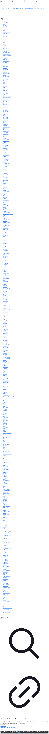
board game (5, 108)
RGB (4, 428)
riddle (4, 430)
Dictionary (5, 188)
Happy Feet (5, 266)
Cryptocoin (5, 166)
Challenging (5, 136)
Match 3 (5, 330)
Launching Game (6, 309)
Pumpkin (5, 410)
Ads (4, 49)
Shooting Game (6, 462)
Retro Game (5, 427)
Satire (4, 447)
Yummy (4, 598)
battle (4, 94)
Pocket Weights (6, 395)
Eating (4, 207)
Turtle (4, 549)
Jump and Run (6, 296)
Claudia (4, 142)
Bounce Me (5, 113)
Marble (4, 327)
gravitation (5, 256)
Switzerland (5, 515)
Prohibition (5, 409)
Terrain (4, 527)
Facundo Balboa (6, 222)
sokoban (5, 483)
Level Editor (5, 315)
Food (4, 236)
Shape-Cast (5, 459)
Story (4, 503)
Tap (3, 521)
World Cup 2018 (6, 593)
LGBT (4, 316)
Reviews (5, 36)
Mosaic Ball (5, 354)
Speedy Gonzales (6, 490)
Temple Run (5, 525)
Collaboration (6, 149)
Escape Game (6, 216)
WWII (4, 595)
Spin (4, 496)
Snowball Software (7, 480)
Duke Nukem (6, 205)
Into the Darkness (6, 288)
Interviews (5, 34)
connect (4, 156)
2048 (4, 42)
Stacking (5, 499)
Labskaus (5, 305)
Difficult (4, 190)
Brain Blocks (5, 117)
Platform (5, 392)
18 (3, 41)
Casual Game (5, 134)
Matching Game (6, 332)
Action (4, 47)
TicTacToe (5, 538)
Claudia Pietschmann (7, 608)
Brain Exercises (6, 118)
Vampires (5, 562)
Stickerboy (5, 500)
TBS (4, 524)
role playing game (6, 437)
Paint (4, 371)
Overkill (4, 369)
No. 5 (4, 364)
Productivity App (6, 407)
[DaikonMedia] (24, 8)
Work (4, 590)
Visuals (4, 569)
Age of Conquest (6, 54)
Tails (4, 518)
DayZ (4, 181)
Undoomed (5, 555)
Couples (5, 162)
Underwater (5, 553)
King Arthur (5, 302)
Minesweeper (6, 340)
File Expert (5, 228)
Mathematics (5, 333)
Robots (4, 431)
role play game (6, 435)
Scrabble (5, 449)
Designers (5, 184)
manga (4, 326)
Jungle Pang (5, 299)
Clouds (4, 146)
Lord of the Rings (6, 320)
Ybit (4, 597)
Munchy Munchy (6, 357)
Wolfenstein (5, 580)
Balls (4, 89)
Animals (4, 63)
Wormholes (5, 594)
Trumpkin (5, 546)
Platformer (5, 393)
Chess (4, 138)
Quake (4, 414)
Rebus (4, 421)
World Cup (5, 591)
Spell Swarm (5, 492)
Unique (4, 556)
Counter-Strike (6, 160)
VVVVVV (5, 573)
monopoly (5, 351)
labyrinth (5, 306)
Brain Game (5, 120)
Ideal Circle (5, 275)
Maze (4, 337)
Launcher (5, 308)
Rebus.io (5, 423)
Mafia (4, 322)
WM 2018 (5, 579)
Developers (5, 187)
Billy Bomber (6, 104)
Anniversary (5, 66)
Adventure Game (6, 52)
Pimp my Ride (6, 386)
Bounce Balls (6, 111)
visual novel (5, 567)
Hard (4, 267)
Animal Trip (5, 62)
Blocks (4, 107)
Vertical (4, 565)
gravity (4, 257)
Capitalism (5, 129)
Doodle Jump (6, 200)
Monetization (6, 347)
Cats (4, 135)
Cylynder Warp (6, 174)
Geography (5, 247)
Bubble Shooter (6, 127)
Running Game (6, 444)
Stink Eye (5, 501)
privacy (4, 406)
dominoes (5, 197)
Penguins (5, 376)
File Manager (5, 229)
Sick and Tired (6, 466)
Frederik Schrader (6, 610)
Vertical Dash (6, 566)
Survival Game (6, 514)
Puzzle (4, 412)
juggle (4, 295)
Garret (4, 246)
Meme (4, 339)
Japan (4, 292)
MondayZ (5, 346)
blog (4, 30)
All (3, 29)
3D (3, 44)
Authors (4, 25)
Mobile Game (6, 344)
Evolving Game (6, 219)
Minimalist (5, 341)
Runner (4, 442)
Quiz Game (5, 417)
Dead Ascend (5, 183)
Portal (4, 403)
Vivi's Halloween (6, 570)
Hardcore (5, 268)
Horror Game (6, 273)
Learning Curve (6, 310)
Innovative (5, 284)
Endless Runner (6, 212)
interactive (5, 285)
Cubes (4, 170)
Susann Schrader (6, 613)
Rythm (4, 445)
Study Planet (5, 507)
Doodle (4, 198)
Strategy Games (6, 506)
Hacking (4, 261)
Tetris (4, 528)
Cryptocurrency (6, 167)
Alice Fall (5, 58)
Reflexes (5, 424)
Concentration (6, 155)
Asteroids (5, 86)
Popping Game (6, 402)
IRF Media (5, 291)
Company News (6, 32)
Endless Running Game (8, 214)
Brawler (4, 121)
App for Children (6, 73)
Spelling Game (6, 493)
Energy (4, 215)
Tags (4, 24)
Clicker (4, 143)
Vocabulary (5, 572)
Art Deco (5, 80)
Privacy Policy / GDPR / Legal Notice (8, 727)
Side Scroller (5, 468)
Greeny (4, 259)
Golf (4, 254)
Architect (5, 77)
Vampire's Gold (6, 560)
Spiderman (5, 494)
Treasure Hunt (6, 542)
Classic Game (6, 139)
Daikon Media (6, 177)
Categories (5, 22)
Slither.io (5, 476)
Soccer (4, 482)
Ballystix (5, 90)
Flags (4, 233)
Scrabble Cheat (6, 451)
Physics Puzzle (6, 382)
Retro (4, 426)
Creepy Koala (6, 163)
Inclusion (5, 277)
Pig (3, 385)
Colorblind (5, 150)
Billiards (4, 103)
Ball (4, 87)
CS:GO (4, 169)
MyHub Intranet (6, 358)
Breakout (5, 122)
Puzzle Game (5, 413)
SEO (4, 458)
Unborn (4, 552)
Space (4, 486)
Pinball (4, 388)
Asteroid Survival (6, 84)
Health (4, 270)
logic (4, 319)
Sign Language (6, 469)
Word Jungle (5, 586)
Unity (4, 558)
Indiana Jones (6, 278)
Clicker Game (6, 145)
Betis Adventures (6, 101)
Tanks (4, 520)
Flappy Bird (5, 235)
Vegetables (5, 563)
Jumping (5, 298)
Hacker (4, 260)
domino (4, 195)
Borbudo (5, 110)
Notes (4, 365)
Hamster (5, 264)
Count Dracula (6, 159)
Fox (4, 239)
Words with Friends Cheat (8, 588)
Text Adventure (6, 529)
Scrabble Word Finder (7, 454)
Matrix (4, 334)
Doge (4, 194)
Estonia (4, 218)
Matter (4, 336)
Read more (3, 726)
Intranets (5, 289)
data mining (5, 180)
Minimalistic (5, 343)
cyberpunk (5, 173)
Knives (4, 303)
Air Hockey (5, 56)
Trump (4, 545)
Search (4, 455)
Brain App (5, 115)
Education (5, 208)
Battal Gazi (5, 93)
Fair (4, 223)
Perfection (5, 379)
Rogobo (4, 434)
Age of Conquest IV (7, 55)
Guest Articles (6, 33)
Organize (5, 368)
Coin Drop (5, 148)
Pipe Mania (5, 389)
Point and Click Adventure (8, 396)
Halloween (5, 263)
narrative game (6, 361)
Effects (4, 209)
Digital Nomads (6, 193)
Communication (6, 153)
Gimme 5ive (5, 250)
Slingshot (5, 475)
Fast (4, 226)
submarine (5, 508)
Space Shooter (6, 489)
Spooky (4, 497)
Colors (4, 152)
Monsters (5, 353)
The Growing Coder (7, 531)
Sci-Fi (4, 448)
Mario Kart (5, 329)
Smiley (4, 478)
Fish (4, 230)
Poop (4, 400)
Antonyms (5, 68)
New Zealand (6, 362)
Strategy (5, 504)
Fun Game (5, 242)
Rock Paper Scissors (7, 433)
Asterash (5, 83)
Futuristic (5, 243)
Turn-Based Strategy (7, 548)
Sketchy (4, 473)
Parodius (5, 375)
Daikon (4, 176)
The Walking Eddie (7, 535)
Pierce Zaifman (6, 383)
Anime (4, 65)
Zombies (5, 602)
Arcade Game (6, 76)
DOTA (4, 202)
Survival (4, 513)
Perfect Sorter (6, 378)
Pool (4, 399)
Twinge (4, 551)
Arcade (4, 75)
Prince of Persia (6, 405)
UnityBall (5, 559)
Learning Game (6, 312)
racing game (5, 420)
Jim (3, 294)
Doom (4, 201)
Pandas (4, 372)
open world (5, 367)
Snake (4, 479)
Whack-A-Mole (6, 576)
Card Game (5, 132)
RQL (4, 441)
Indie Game (5, 281)
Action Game (5, 48)
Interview (5, 287)
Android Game (6, 61)
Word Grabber (6, 584)
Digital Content (6, 191)
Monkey (5, 348)
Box (4, 114)
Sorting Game (6, 485)
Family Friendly (6, 225)
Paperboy (5, 374)
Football (4, 237)
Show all (5, 26)
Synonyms (5, 517)
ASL (4, 82)
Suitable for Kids (6, 511)
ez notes (5, 221)
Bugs (4, 128)
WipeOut (5, 577)
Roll (4, 438)
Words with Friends (7, 587)
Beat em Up (5, 100)
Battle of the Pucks (7, 96)
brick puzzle (5, 125)
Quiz (4, 416)
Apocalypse (5, 69)
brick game (5, 124)
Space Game (5, 487)
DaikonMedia (6, 609)
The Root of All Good (7, 532)
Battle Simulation (6, 97)
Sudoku (4, 510)
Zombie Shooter (6, 601)
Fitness (4, 232)
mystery (4, 360)
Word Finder (5, 581)
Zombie (4, 600)
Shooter (4, 461)
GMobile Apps (6, 253)
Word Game (5, 583)
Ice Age (4, 274)
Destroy (4, 186)
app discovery (6, 72)
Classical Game (6, 141)
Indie (4, 280)
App (4, 70)
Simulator (5, 472)
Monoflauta (5, 350)
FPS (4, 240)
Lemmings (5, 313)
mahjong (5, 323)
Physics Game (6, 381)
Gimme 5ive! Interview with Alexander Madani (14, 719)
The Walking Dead (7, 534)
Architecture (5, 79)
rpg (3, 440)
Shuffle (4, 465)
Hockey (4, 271)
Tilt (3, 539)
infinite (4, 282)
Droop (4, 204)
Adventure (5, 51)
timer (4, 541)
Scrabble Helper (6, 452)
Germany (5, 249)
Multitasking (5, 355)
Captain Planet (6, 131)
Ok (19, 732)
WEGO (4, 574)
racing (4, 419)
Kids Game (5, 301)
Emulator (5, 211)
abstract (4, 45)
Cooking (5, 157)
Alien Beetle (5, 59)
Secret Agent (5, 456)
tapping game (6, 522)
